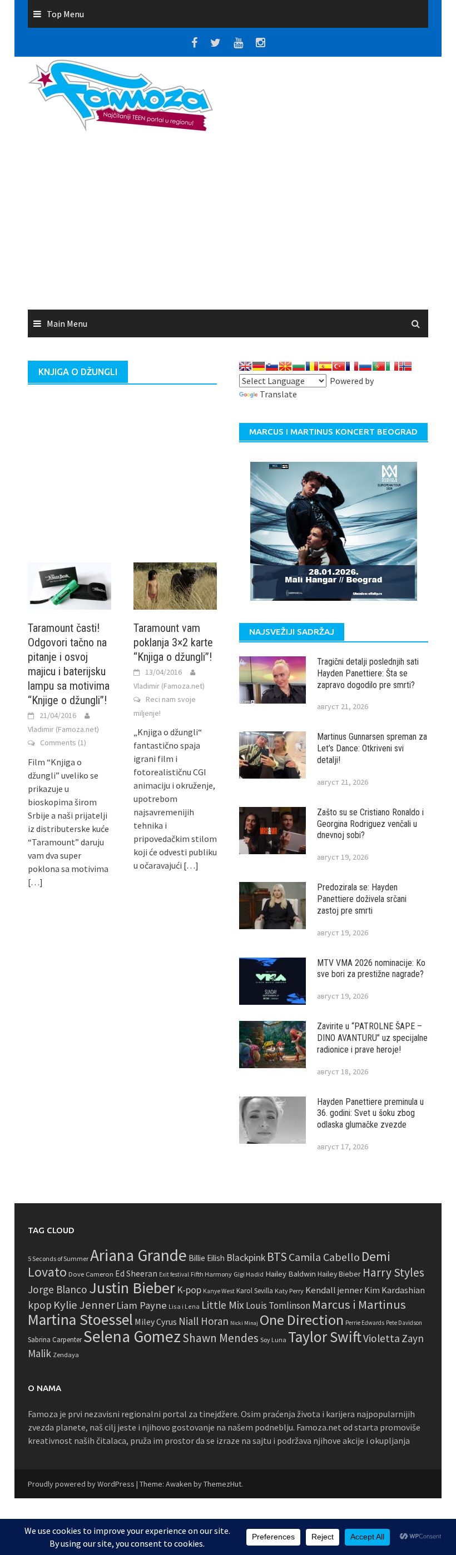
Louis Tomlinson (278, 1305)
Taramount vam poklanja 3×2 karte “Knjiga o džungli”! (173, 642)
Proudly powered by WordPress (81, 1484)
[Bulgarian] (299, 366)
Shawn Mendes (220, 1337)
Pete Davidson (404, 1323)
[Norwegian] (405, 366)
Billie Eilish (207, 1258)
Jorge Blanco (57, 1289)
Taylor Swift (324, 1336)
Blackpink (245, 1258)
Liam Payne (141, 1305)
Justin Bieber (132, 1288)
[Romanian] (312, 366)
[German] (258, 366)
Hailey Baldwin (290, 1273)
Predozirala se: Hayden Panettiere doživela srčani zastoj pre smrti (362, 899)
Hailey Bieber (339, 1274)
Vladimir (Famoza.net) (63, 729)
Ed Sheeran (136, 1273)
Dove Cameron (90, 1274)
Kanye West (219, 1291)
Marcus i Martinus (359, 1304)
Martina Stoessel (80, 1319)
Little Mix (222, 1305)
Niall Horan (204, 1321)
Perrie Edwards (364, 1323)
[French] (352, 366)
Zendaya (66, 1354)
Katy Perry (289, 1291)
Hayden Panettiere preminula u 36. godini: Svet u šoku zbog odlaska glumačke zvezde (370, 1113)
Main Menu (67, 323)
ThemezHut (222, 1484)
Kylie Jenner (84, 1305)
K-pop (189, 1290)
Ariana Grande (138, 1255)
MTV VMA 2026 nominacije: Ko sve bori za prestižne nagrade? (371, 969)
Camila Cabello (324, 1257)
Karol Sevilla (254, 1290)
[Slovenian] (272, 366)
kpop (40, 1305)
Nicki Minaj (244, 1323)
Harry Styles (393, 1272)
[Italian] (392, 366)
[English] (245, 366)
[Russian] (365, 366)
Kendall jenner (334, 1290)
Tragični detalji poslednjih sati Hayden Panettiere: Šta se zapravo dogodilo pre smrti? (368, 673)
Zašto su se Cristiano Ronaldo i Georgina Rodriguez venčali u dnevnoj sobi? (370, 824)
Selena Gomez (132, 1336)
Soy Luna (273, 1339)
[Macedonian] (285, 366)
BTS (277, 1256)
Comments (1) (63, 742)
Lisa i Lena (184, 1306)
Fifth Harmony (211, 1274)
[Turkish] (339, 366)
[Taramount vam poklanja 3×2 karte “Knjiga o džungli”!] (175, 584)
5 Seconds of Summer (58, 1258)
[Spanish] (325, 366)
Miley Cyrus (156, 1322)
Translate (278, 394)
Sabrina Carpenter (55, 1339)
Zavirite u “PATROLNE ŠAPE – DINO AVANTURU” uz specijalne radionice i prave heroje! (372, 1038)
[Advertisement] (328, 190)
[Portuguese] (379, 366)
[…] (35, 882)
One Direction (302, 1319)
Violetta (381, 1338)
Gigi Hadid (249, 1274)
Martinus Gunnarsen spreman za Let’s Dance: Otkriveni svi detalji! (372, 748)
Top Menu (65, 13)
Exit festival (174, 1274)
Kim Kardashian (394, 1289)
